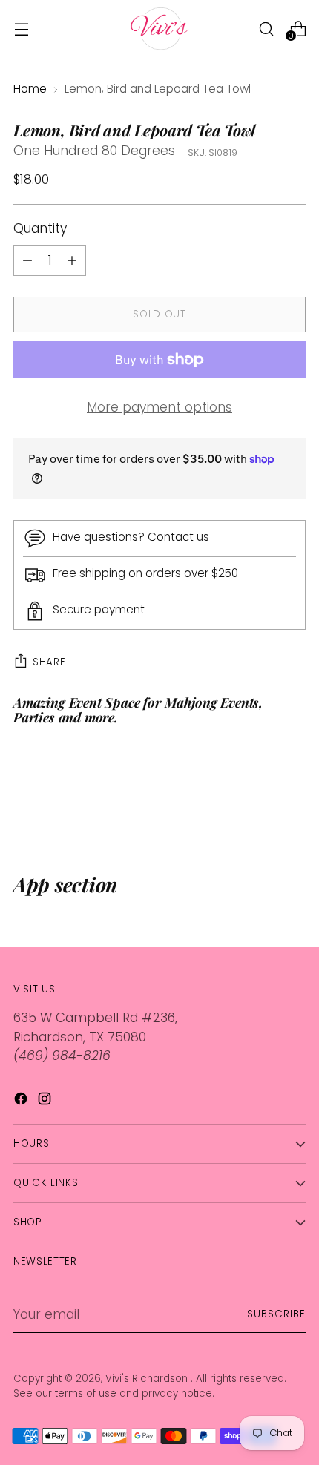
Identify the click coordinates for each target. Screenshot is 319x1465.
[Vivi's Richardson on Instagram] (46, 1101)
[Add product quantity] (27, 260)
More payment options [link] (159, 407)
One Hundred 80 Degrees (94, 150)
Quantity (40, 228)
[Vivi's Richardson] (159, 28)
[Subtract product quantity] (72, 260)
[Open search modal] (266, 28)
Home (30, 88)
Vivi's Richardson (148, 1379)
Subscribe (276, 1314)
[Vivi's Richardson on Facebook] (22, 1101)
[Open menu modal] (21, 28)
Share (49, 662)
